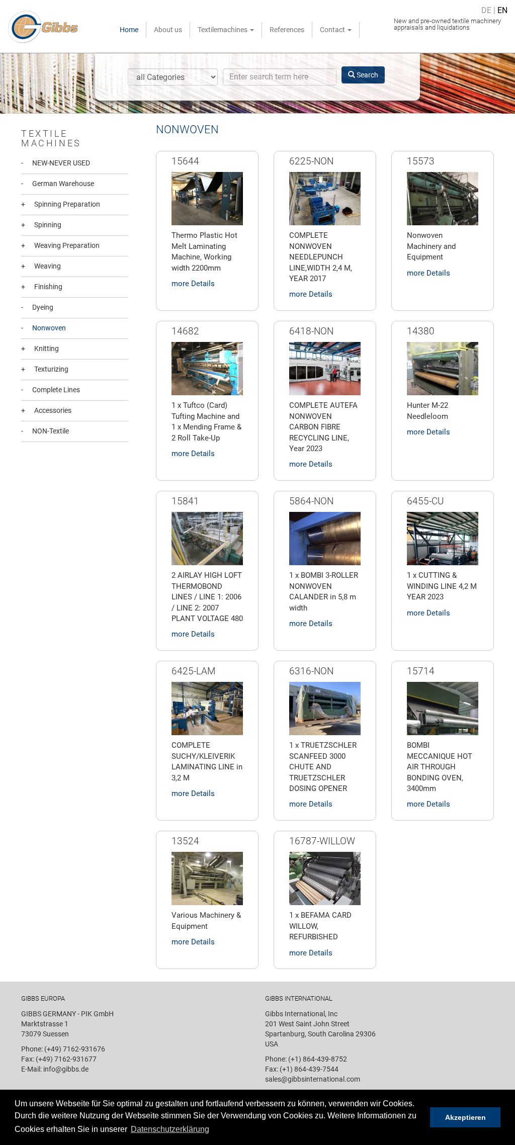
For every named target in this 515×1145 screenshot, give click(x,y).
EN (502, 10)
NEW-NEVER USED (55, 163)
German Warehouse (57, 184)
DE (486, 10)
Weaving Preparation (60, 245)
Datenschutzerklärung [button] (170, 1129)
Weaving (41, 266)
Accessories (46, 410)
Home (129, 30)
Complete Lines (50, 390)
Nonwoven (43, 328)
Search (366, 75)
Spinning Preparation (60, 204)
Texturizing (44, 369)
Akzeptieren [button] (465, 1117)
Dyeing (37, 307)
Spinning (41, 225)
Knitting (40, 348)
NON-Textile (45, 431)
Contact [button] (333, 30)
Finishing (41, 287)
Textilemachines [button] (223, 30)
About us (168, 30)
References (287, 30)
